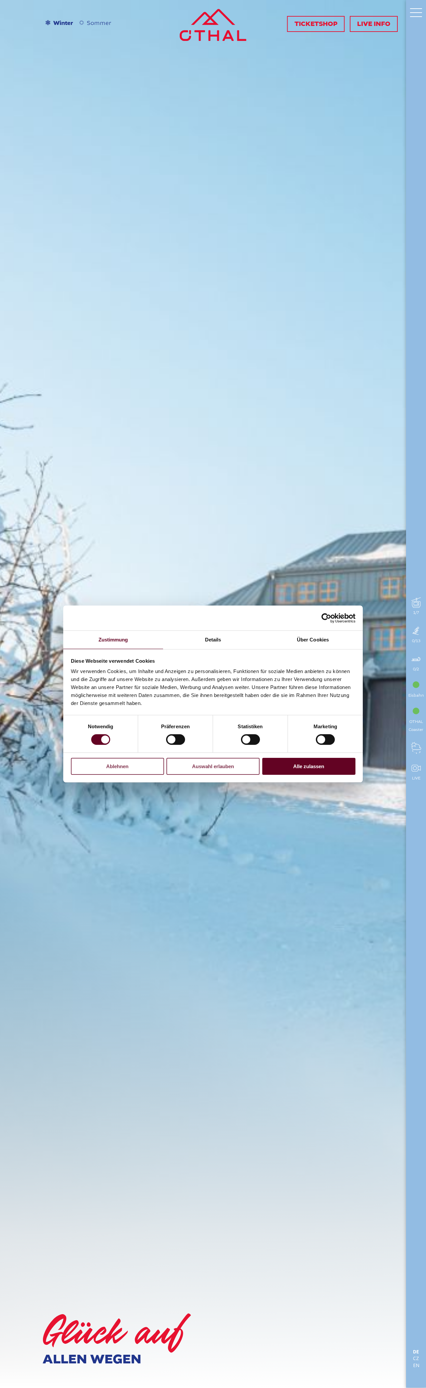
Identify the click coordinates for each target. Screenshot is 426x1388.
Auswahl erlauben (213, 766)
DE (416, 1352)
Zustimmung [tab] (113, 639)
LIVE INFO (373, 23)
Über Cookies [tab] (313, 639)
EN (416, 1365)
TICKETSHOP (316, 23)
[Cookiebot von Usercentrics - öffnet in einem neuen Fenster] (326, 618)
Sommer (99, 23)
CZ (416, 1358)
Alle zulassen (308, 766)
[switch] (175, 739)
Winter (63, 23)
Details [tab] (213, 639)
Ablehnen (117, 766)
